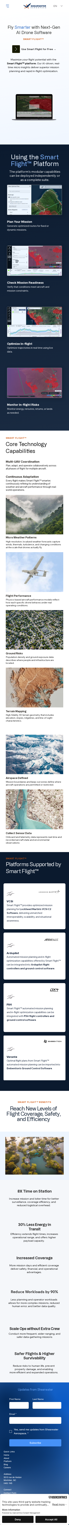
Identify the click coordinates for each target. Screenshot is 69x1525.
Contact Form (10, 1493)
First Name (15, 1399)
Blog (6, 1464)
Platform (8, 1461)
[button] (46, 113)
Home (6, 1455)
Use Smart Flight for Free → (38, 49)
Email (12, 1414)
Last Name (38, 1399)
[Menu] (7, 5)
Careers (7, 1467)
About (6, 1458)
